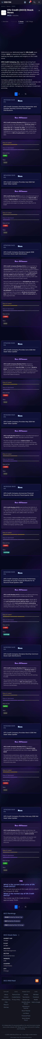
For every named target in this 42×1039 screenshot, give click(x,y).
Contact (6, 997)
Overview (5, 21)
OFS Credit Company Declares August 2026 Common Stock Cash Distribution (19, 253)
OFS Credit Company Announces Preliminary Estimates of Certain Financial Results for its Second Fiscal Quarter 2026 (19, 580)
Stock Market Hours (26, 1019)
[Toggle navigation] (39, 2)
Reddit (36, 999)
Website (7, 958)
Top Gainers (26, 997)
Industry (7, 948)
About (6, 994)
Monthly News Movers (26, 1003)
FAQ (6, 1002)
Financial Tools (26, 1015)
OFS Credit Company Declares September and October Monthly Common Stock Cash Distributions (20, 108)
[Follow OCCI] (39, 10)
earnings (6, 552)
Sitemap (6, 1007)
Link (5, 960)
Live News (26, 1013)
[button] (25, 2)
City (5, 968)
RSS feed (35, 994)
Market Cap (8, 938)
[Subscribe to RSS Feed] (36, 980)
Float (6, 943)
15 (25, 94)
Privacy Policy (16, 999)
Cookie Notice (16, 997)
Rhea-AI (6, 1004)
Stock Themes (26, 1010)
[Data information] (18, 935)
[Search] (34, 2)
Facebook (36, 997)
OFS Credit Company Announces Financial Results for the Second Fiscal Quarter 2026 (19, 494)
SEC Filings (29, 21)
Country (7, 963)
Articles (26, 994)
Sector (6, 953)
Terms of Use (16, 994)
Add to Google (36, 1002)
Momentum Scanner (25, 1007)
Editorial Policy (6, 999)
